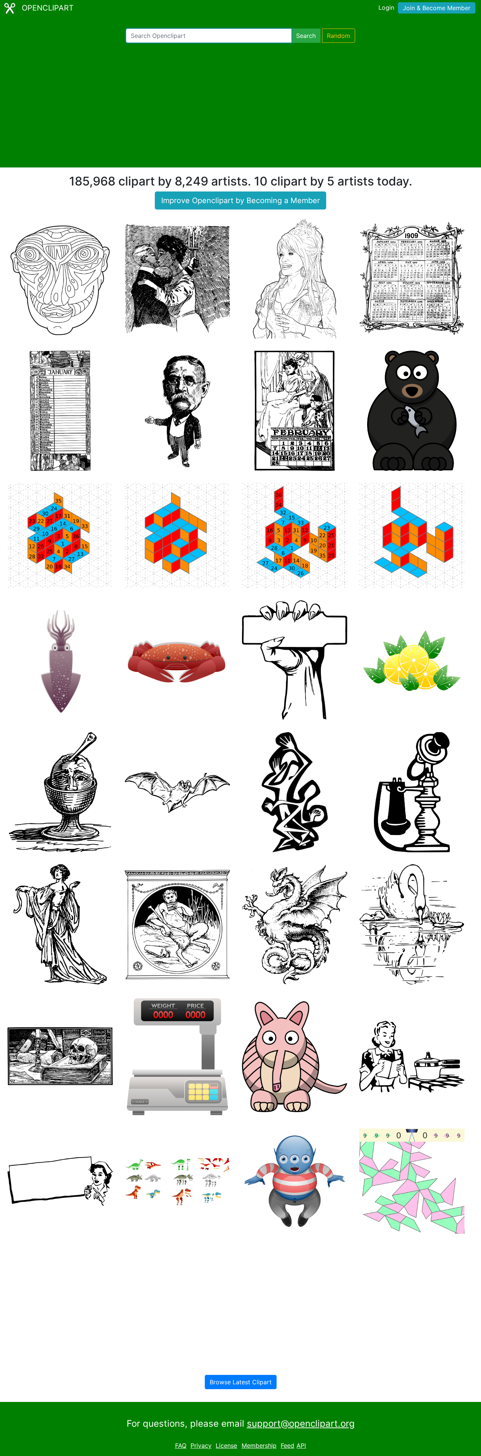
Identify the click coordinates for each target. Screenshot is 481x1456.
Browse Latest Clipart (241, 1382)
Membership (259, 1445)
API (301, 1445)
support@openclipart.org (301, 1423)
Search (306, 35)
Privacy (201, 1445)
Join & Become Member (436, 8)
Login (386, 7)
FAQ (180, 1445)
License (226, 1445)
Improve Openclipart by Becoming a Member (240, 200)
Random (338, 35)
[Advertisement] (240, 105)
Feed (287, 1445)
